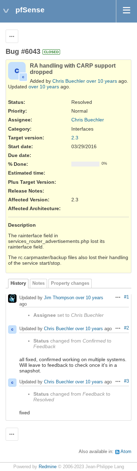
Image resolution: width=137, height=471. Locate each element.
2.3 (74, 137)
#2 (126, 328)
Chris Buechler (68, 81)
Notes (38, 283)
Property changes (70, 283)
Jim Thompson (59, 297)
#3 (126, 381)
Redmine (48, 466)
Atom (125, 451)
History (18, 283)
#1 (126, 297)
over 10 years (101, 81)
